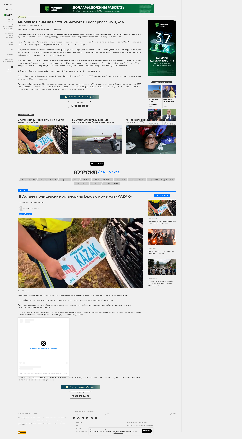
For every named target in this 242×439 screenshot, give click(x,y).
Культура (120, 180)
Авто (11, 24)
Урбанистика (111, 183)
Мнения (10, 42)
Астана (21, 214)
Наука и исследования (160, 180)
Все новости (28, 180)
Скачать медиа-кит (81, 431)
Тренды (96, 183)
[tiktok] (87, 418)
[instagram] (74, 418)
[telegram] (78, 418)
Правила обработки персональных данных (140, 425)
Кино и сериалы (102, 180)
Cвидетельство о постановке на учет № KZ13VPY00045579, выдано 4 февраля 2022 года (40, 421)
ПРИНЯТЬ (146, 431)
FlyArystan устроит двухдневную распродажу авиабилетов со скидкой (93, 121)
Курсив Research (8, 26)
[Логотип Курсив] (8, 4)
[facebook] (96, 418)
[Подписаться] (107, 414)
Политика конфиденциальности (137, 422)
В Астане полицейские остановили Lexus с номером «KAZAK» (42, 121)
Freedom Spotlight (7, 61)
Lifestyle (10, 31)
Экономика (9, 37)
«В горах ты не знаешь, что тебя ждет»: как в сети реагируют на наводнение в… (160, 283)
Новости (10, 19)
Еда (76, 180)
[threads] (92, 418)
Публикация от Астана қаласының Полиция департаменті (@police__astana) (43, 373)
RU (7, 9)
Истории (10, 22)
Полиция (29, 214)
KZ (12, 9)
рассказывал (38, 378)
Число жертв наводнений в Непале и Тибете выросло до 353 (151, 121)
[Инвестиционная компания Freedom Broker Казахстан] (8, 15)
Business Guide (8, 28)
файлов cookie (118, 433)
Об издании (79, 422)
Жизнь (85, 180)
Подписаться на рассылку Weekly (84, 411)
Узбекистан (9, 72)
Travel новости (47, 180)
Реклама (10, 57)
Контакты (78, 428)
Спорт (11, 40)
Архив (11, 44)
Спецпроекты (9, 59)
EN (9, 9)
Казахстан (10, 70)
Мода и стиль (137, 180)
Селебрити (81, 183)
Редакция (10, 54)
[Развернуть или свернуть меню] (12, 50)
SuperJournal (9, 33)
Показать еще (97, 163)
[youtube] (83, 418)
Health (11, 35)
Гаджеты (64, 180)
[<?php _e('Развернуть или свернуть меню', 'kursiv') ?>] (12, 67)
